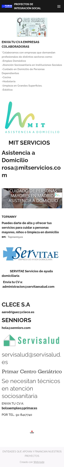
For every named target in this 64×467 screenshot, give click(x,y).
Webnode (38, 462)
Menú (58, 6)
